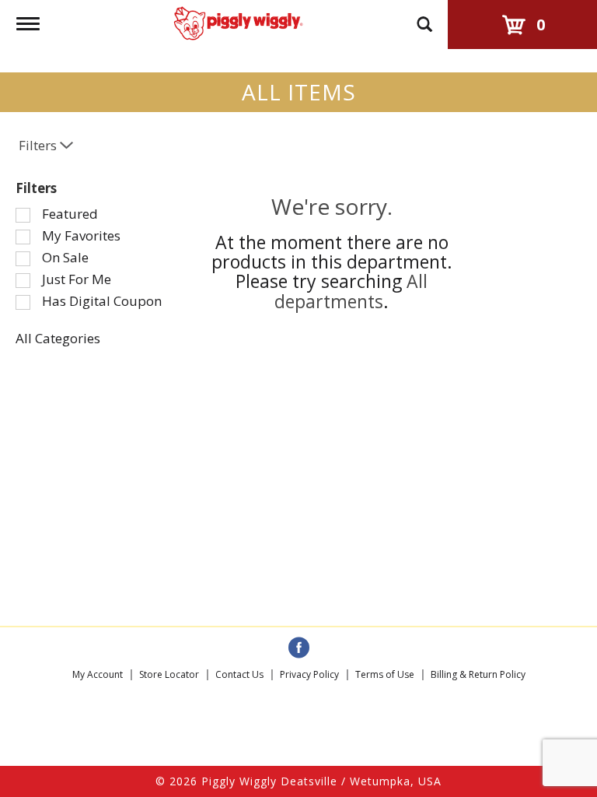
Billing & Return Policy (478, 674)
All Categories (58, 338)
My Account (97, 674)
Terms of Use (384, 674)
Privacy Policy (309, 674)
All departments (351, 291)
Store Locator (169, 674)
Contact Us (239, 674)
